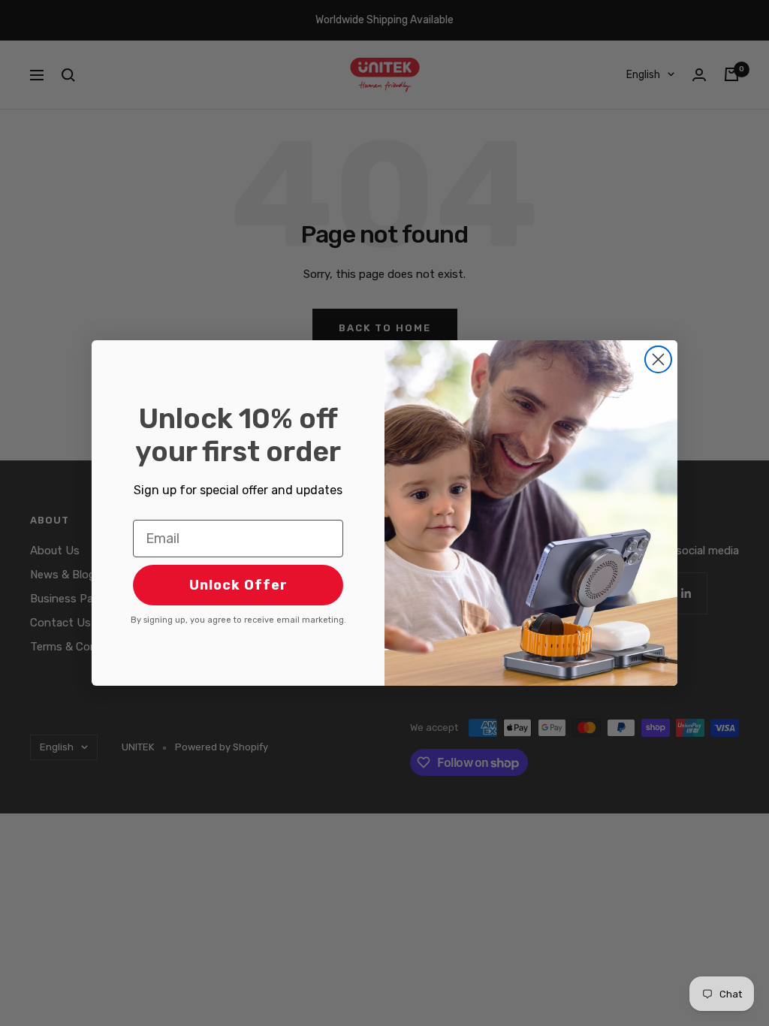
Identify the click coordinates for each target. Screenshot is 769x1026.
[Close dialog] (658, 359)
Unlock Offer (238, 585)
